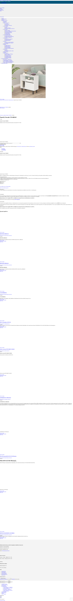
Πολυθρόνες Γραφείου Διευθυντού (9, 28)
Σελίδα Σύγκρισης (4, 573)
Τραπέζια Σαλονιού (7, 40)
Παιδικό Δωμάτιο (5, 51)
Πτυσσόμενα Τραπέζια (8, 55)
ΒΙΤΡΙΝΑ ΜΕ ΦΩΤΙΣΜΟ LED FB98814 (7, 533)
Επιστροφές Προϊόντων (6, 588)
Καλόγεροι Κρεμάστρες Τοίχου (9, 50)
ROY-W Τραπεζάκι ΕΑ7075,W (5, 322)
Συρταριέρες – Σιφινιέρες (8, 25)
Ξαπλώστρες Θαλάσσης (8, 31)
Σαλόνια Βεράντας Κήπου (8, 32)
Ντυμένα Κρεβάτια (7, 47)
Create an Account (2, 600)
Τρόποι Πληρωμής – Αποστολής (7, 60)
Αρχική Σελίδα (4, 571)
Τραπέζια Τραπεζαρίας (8, 57)
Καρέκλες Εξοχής (7, 30)
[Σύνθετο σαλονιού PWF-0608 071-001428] (12, 346)
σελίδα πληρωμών (17, 199)
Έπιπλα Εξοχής (5, 29)
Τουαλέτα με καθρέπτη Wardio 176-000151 (6, 115)
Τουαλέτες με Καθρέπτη (8, 37)
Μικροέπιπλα (5, 49)
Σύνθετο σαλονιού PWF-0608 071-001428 (7, 349)
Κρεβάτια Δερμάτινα (8, 45)
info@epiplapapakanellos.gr (5, 550)
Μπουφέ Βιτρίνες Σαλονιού (8, 235)
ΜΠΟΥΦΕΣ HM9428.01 (4, 263)
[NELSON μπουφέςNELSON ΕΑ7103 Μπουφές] (12, 453)
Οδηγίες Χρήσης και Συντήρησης (7, 62)
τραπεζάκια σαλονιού (32, 146)
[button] (3, 270)
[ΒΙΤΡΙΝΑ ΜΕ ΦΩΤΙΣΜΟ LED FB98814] (12, 511)
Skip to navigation (2, 0)
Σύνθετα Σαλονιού (6, 350)
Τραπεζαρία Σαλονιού (8, 56)
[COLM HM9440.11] (12, 290)
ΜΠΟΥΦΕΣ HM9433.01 (4, 233)
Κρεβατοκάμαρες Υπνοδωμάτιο (9, 36)
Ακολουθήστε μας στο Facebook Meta (5, 186)
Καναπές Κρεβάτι (5, 43)
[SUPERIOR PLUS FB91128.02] (12, 395)
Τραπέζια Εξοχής (7, 33)
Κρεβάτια (4, 44)
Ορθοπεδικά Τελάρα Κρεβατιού (9, 48)
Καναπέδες (4, 41)
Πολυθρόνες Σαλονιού (8, 39)
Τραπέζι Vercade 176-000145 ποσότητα (6, 143)
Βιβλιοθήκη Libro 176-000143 (4, 107)
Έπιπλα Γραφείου (5, 26)
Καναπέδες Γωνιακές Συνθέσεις (9, 42)
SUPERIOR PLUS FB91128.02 (5, 397)
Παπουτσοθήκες (7, 24)
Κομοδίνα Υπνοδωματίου (8, 35)
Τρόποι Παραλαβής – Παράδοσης (7, 587)
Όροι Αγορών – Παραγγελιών (7, 59)
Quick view (1, 271)
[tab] (3, 148)
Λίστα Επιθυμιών (4, 572)
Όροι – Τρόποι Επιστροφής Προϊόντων (8, 61)
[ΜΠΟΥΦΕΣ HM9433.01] (12, 231)
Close (1, 596)
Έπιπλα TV (4, 22)
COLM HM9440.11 (3, 292)
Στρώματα (4, 52)
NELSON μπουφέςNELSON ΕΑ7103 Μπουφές (8, 456)
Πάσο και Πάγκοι (7, 54)
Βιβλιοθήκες (5, 21)
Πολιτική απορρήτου (4, 574)
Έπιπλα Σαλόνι (19, 146)
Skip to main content (8, 0)
